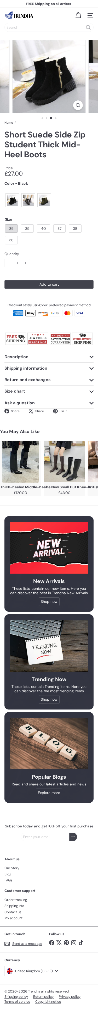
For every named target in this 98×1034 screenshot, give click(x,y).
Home (8, 122)
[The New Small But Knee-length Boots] (64, 462)
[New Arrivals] (49, 548)
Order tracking (15, 900)
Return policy (43, 996)
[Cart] (78, 15)
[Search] (88, 27)
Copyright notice (48, 1001)
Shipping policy (16, 996)
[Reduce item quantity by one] (8, 263)
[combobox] (49, 27)
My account (13, 918)
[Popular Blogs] (49, 743)
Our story (11, 868)
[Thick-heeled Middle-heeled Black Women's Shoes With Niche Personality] (20, 462)
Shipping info (14, 906)
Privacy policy (69, 996)
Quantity (11, 254)
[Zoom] (78, 105)
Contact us (12, 912)
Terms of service (17, 1001)
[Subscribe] (73, 837)
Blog (7, 874)
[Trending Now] (49, 646)
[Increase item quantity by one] (25, 263)
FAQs (8, 880)
